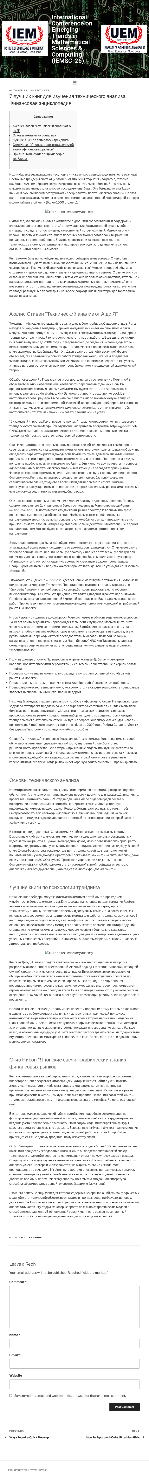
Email (14, 1355)
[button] (74, 83)
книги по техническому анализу (50, 468)
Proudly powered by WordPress (27, 1469)
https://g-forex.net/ (123, 426)
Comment (18, 1282)
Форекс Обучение (28, 1237)
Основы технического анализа (34, 135)
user (45, 90)
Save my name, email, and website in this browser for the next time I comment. (70, 1396)
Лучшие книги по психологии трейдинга (41, 140)
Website (15, 1375)
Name (14, 1335)
